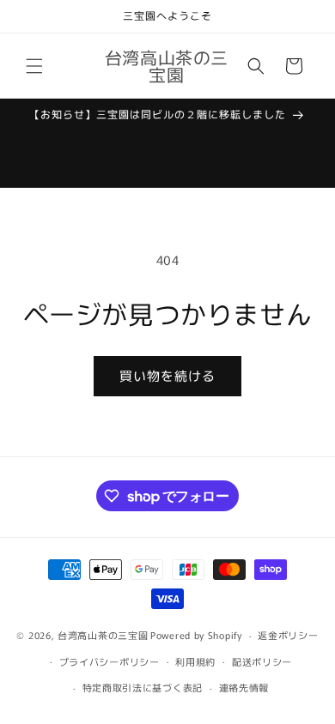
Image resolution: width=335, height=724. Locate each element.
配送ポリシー (262, 661)
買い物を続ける (167, 375)
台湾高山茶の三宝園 (103, 635)
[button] (34, 66)
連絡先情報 (244, 687)
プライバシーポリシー (109, 661)
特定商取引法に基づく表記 (142, 687)
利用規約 (195, 661)
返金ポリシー (288, 635)
